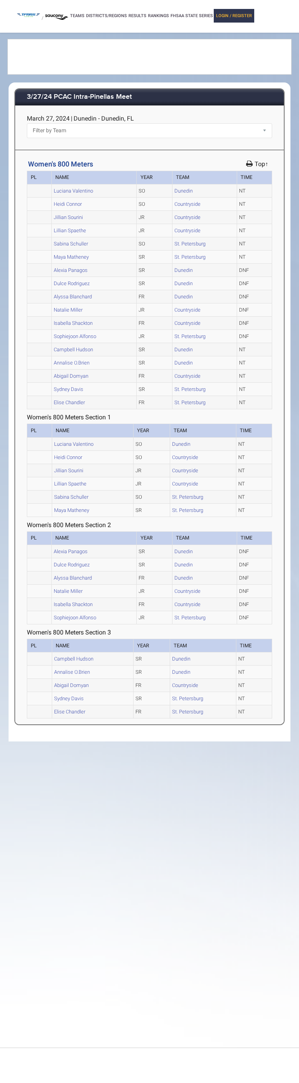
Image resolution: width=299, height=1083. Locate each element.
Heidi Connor (68, 204)
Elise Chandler (69, 402)
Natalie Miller (68, 310)
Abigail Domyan (71, 376)
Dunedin (183, 191)
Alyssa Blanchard (73, 297)
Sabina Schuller (71, 244)
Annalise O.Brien (72, 363)
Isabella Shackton (73, 323)
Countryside (187, 204)
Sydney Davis (68, 389)
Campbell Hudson (73, 349)
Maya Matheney (71, 257)
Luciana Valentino (73, 191)
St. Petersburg (190, 244)
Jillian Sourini (68, 217)
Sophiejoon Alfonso (75, 336)
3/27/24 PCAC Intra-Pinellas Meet (79, 97)
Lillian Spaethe (70, 230)
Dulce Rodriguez (72, 283)
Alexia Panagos (71, 270)
